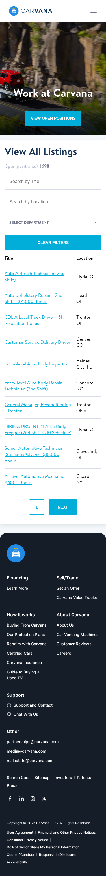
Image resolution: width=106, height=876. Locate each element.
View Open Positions (53, 118)
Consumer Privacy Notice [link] (27, 840)
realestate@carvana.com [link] (30, 760)
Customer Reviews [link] (74, 643)
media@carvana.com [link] (26, 751)
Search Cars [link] (18, 777)
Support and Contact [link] (33, 705)
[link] (10, 798)
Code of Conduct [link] (20, 854)
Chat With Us (26, 714)
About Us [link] (65, 625)
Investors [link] (63, 777)
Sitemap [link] (42, 777)
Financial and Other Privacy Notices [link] (67, 832)
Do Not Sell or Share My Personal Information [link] (43, 847)
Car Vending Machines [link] (78, 634)
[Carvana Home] (16, 554)
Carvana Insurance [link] (24, 662)
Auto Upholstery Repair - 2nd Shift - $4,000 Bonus (33, 298)
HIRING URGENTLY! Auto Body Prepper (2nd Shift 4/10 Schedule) (38, 429)
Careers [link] (64, 653)
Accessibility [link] (17, 862)
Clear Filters (53, 242)
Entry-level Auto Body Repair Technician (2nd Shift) (33, 385)
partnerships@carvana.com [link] (33, 741)
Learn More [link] (17, 588)
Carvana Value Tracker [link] (78, 597)
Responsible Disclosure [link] (57, 854)
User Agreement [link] (20, 832)
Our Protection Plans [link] (26, 634)
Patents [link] (84, 777)
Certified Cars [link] (20, 653)
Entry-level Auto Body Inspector (36, 364)
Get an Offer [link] (68, 588)
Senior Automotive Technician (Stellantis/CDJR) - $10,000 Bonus (34, 454)
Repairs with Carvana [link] (27, 643)
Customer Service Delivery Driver (37, 342)
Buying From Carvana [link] (27, 625)
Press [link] (12, 785)
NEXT (63, 507)
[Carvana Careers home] (30, 11)
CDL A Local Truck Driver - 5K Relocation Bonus (34, 320)
